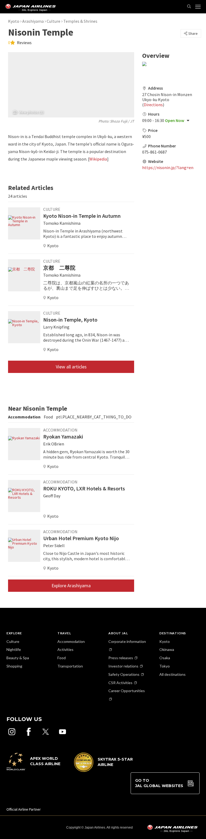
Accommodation (71, 641)
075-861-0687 (154, 152)
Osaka (164, 657)
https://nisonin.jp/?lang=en (167, 167)
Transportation (70, 666)
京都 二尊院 (59, 267)
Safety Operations (123, 674)
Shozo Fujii (118, 121)
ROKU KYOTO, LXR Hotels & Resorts (84, 488)
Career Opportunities (126, 690)
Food (61, 657)
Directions (153, 104)
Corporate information (127, 641)
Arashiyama (33, 21)
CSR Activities (120, 682)
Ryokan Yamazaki (63, 436)
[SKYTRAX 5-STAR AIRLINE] (103, 770)
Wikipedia (98, 159)
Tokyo (164, 666)
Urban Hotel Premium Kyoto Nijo (81, 538)
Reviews (24, 42)
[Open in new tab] (11, 731)
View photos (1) (31, 112)
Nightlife (13, 649)
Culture (53, 21)
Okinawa (166, 649)
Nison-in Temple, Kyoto (70, 319)
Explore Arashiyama (71, 585)
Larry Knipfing (56, 327)
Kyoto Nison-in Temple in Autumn (82, 215)
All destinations (172, 674)
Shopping (14, 666)
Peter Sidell (54, 545)
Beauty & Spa (17, 657)
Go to (159, 783)
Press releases (120, 657)
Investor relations (123, 666)
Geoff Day (51, 496)
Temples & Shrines (80, 21)
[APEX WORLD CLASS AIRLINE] (35, 768)
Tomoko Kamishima (61, 223)
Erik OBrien (53, 444)
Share (193, 33)
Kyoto (13, 21)
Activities (65, 649)
